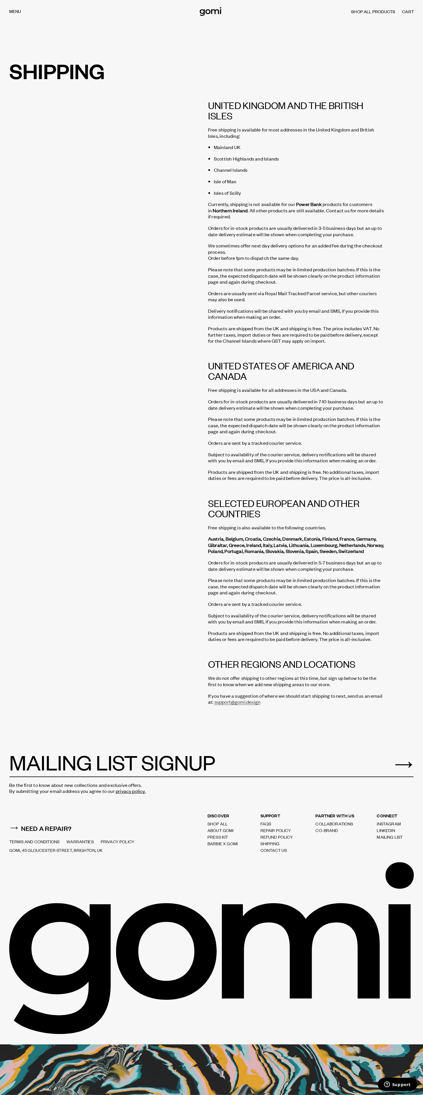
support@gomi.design (237, 702)
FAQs (265, 824)
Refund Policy (276, 837)
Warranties (80, 841)
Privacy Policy (117, 841)
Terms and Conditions (34, 841)
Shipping (269, 843)
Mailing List (390, 837)
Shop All (217, 824)
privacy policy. (131, 791)
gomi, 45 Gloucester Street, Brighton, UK (55, 850)
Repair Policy (275, 830)
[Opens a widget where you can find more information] (397, 1085)
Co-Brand (326, 830)
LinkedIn (386, 830)
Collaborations (334, 824)
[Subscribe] (403, 765)
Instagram (389, 824)
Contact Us (273, 850)
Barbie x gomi (222, 843)
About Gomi (220, 830)
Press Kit (217, 837)
